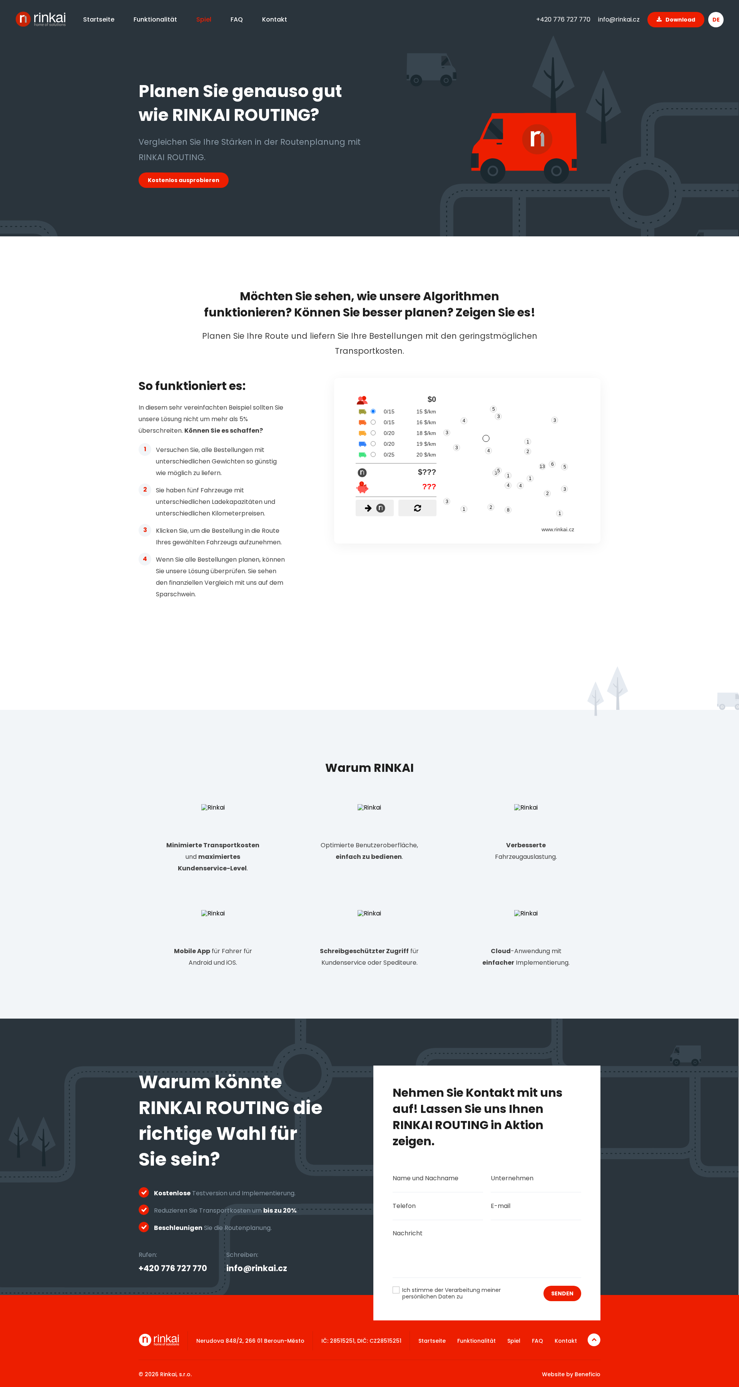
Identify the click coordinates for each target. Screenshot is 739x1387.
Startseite (432, 1341)
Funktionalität (476, 1341)
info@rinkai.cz (619, 19)
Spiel (513, 1341)
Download (680, 19)
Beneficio (587, 1374)
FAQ (537, 1341)
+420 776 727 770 (563, 19)
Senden (562, 1293)
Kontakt (566, 1341)
